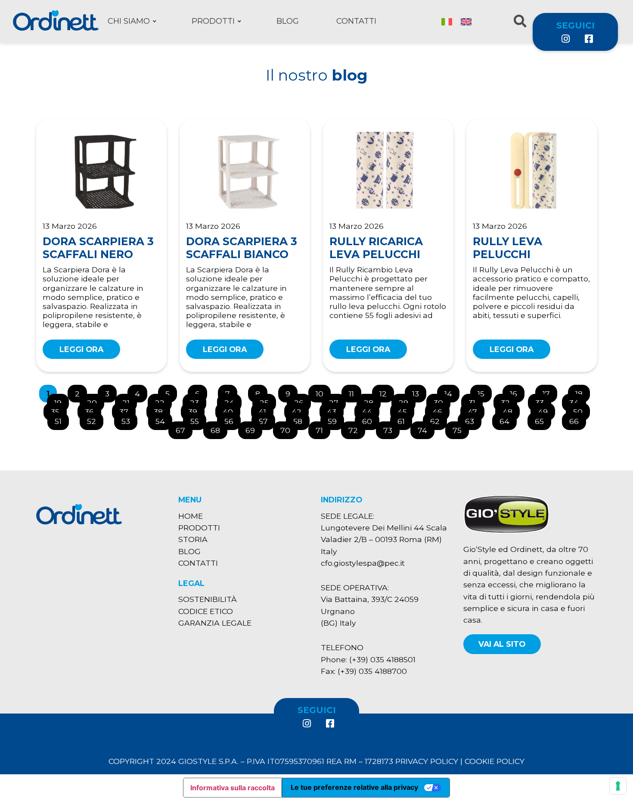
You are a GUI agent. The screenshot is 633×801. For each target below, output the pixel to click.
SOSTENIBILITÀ (207, 599)
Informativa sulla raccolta (232, 787)
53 (129, 419)
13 (419, 391)
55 (198, 419)
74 (425, 428)
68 (218, 428)
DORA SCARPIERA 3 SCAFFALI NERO (98, 248)
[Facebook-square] (588, 39)
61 (404, 419)
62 (438, 419)
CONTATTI (198, 562)
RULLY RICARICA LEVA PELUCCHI (376, 248)
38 (161, 409)
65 (542, 419)
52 (95, 419)
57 (266, 419)
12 (386, 391)
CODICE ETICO (205, 611)
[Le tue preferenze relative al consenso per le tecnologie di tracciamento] (618, 786)
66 (577, 419)
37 (127, 409)
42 (300, 409)
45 (405, 409)
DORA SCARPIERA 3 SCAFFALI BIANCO (241, 248)
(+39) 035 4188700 (372, 671)
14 (451, 391)
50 (581, 409)
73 (391, 428)
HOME (190, 515)
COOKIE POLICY (494, 761)
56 (232, 419)
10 (323, 391)
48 (511, 409)
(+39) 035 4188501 (382, 659)
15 (484, 391)
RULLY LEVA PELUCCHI (507, 248)
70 (289, 428)
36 (92, 409)
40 (231, 409)
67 (183, 428)
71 (322, 428)
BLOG (189, 551)
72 (356, 428)
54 (163, 419)
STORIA (193, 539)
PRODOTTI (199, 527)
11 (354, 391)
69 (253, 428)
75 (460, 428)
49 (546, 409)
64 (508, 419)
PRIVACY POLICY (426, 761)
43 (335, 409)
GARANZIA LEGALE (214, 622)
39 (196, 409)
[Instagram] (565, 39)
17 (549, 391)
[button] (502, 644)
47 (475, 409)
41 (265, 409)
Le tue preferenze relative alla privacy (354, 787)
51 (61, 419)
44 (370, 409)
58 (301, 419)
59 (335, 419)
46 (441, 409)
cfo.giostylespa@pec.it (363, 562)
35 (58, 409)
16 (516, 391)
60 (370, 419)
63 (473, 419)
